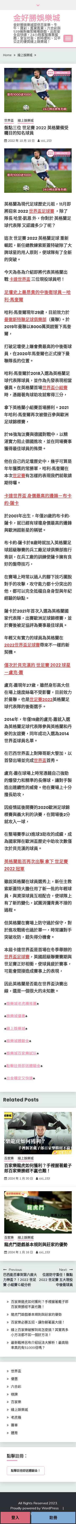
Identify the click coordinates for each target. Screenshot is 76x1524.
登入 (15, 1517)
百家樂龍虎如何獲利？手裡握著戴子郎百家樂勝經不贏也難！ (38, 1168)
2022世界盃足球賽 (22, 645)
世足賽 (19, 476)
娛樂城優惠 (15, 1016)
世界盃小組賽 (55, 388)
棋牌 (14, 1394)
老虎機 (16, 1417)
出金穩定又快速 (19, 1078)
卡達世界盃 (19, 279)
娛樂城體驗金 (17, 1040)
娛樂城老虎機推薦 (21, 1003)
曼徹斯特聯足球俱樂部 (25, 320)
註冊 (53, 1517)
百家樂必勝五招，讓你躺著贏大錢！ (38, 1322)
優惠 (14, 1379)
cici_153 (46, 141)
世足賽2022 (41, 699)
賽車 (14, 1425)
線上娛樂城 (26, 120)
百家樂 (9, 1158)
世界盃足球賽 (41, 211)
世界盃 (9, 120)
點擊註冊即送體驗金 (23, 1065)
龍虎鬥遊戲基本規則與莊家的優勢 (36, 1245)
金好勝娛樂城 (36, 18)
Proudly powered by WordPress (35, 1508)
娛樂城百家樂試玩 (21, 1053)
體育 (14, 1433)
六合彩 (16, 1386)
